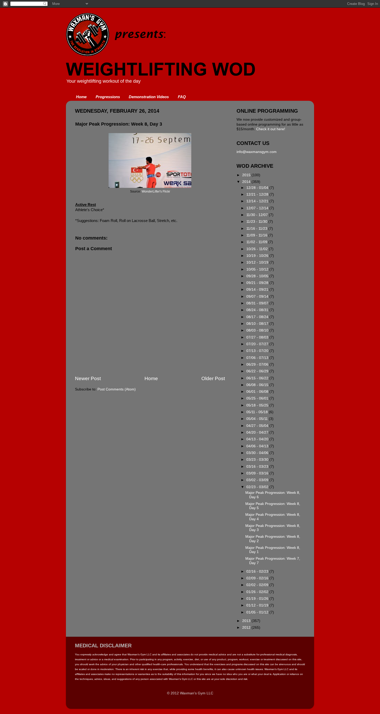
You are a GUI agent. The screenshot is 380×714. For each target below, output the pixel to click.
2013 (247, 621)
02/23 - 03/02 (257, 487)
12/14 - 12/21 (257, 201)
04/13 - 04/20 (257, 439)
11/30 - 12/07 (257, 215)
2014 (247, 182)
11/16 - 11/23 (257, 229)
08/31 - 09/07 (257, 303)
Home (81, 97)
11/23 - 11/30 (257, 222)
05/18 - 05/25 (257, 405)
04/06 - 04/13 (257, 446)
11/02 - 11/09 (257, 242)
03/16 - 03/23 (257, 467)
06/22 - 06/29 (257, 371)
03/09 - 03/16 (257, 473)
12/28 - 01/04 (257, 188)
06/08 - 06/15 (257, 385)
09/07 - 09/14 (257, 296)
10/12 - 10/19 (257, 262)
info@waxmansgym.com (257, 152)
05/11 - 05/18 (257, 412)
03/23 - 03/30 (257, 460)
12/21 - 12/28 (257, 194)
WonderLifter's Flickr (156, 191)
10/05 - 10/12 (257, 269)
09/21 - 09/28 (257, 283)
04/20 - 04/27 (257, 432)
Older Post (213, 378)
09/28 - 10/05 (257, 276)
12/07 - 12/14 (257, 208)
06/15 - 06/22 (257, 378)
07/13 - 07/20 (257, 351)
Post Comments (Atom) (116, 389)
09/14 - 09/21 (257, 289)
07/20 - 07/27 (257, 344)
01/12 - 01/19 (257, 605)
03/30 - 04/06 (257, 453)
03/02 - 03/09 (257, 480)
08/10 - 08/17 (257, 324)
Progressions (108, 97)
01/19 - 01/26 (257, 599)
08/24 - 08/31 (257, 310)
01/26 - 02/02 (257, 592)
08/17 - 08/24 (257, 317)
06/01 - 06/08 (257, 392)
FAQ (182, 97)
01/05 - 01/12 (257, 612)
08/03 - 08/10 (257, 330)
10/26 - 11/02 (257, 249)
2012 (247, 627)
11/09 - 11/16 (257, 235)
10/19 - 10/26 (257, 256)
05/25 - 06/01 (257, 398)
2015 (247, 175)
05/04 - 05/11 (257, 419)
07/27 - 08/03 (257, 337)
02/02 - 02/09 (257, 585)
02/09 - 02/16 (257, 578)
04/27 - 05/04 (257, 426)
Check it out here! (270, 129)
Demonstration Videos (149, 97)
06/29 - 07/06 (257, 364)
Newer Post (88, 378)
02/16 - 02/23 (257, 571)
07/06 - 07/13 (257, 358)
